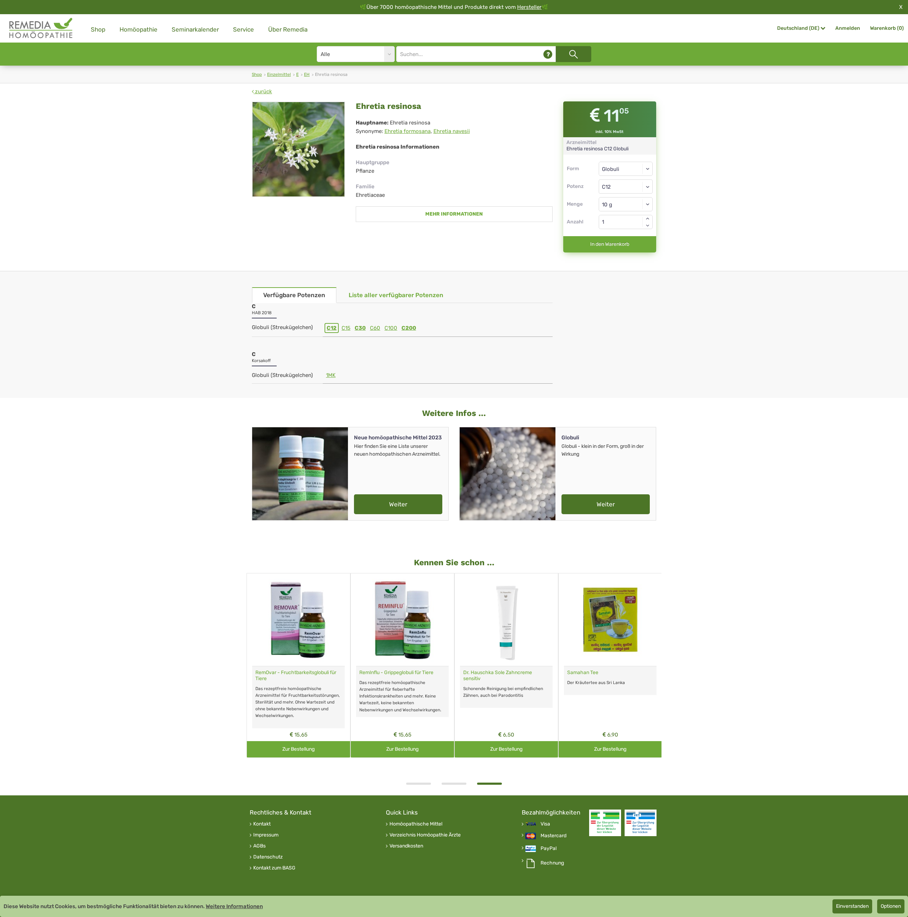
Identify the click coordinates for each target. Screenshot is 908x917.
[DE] (41, 28)
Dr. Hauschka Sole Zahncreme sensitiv (497, 675)
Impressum (265, 835)
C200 (409, 328)
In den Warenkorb (609, 244)
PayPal (549, 848)
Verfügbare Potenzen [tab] (294, 295)
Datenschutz (268, 857)
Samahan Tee (582, 672)
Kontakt (262, 824)
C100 (390, 328)
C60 (375, 328)
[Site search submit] (573, 54)
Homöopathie (138, 29)
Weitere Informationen (234, 906)
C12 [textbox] (606, 187)
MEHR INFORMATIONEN (454, 214)
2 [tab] (454, 784)
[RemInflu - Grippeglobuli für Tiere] (402, 619)
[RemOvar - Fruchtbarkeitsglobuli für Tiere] (298, 619)
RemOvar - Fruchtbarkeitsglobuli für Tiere (295, 675)
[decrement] (648, 225)
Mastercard (553, 835)
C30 (360, 328)
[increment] (648, 218)
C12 (332, 328)
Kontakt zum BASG (274, 868)
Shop (98, 29)
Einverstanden (852, 906)
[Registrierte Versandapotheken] (605, 823)
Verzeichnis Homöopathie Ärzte (425, 835)
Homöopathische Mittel (415, 824)
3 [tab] (489, 784)
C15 (346, 328)
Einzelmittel (279, 74)
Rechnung (552, 863)
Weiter (398, 504)
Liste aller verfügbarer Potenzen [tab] (396, 295)
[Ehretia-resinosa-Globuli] (298, 149)
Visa (545, 824)
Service (243, 29)
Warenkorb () (887, 28)
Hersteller (529, 7)
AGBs (259, 846)
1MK (331, 375)
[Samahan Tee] (610, 619)
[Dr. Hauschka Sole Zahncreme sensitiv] (506, 619)
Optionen (891, 906)
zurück (263, 91)
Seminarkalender (195, 29)
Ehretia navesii (451, 131)
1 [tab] (418, 784)
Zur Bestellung (298, 749)
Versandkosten (406, 846)
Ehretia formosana (407, 131)
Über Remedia (288, 29)
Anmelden (847, 28)
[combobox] (626, 186)
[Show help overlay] (547, 54)
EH (307, 74)
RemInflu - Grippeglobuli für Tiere (396, 672)
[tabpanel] (506, 665)
